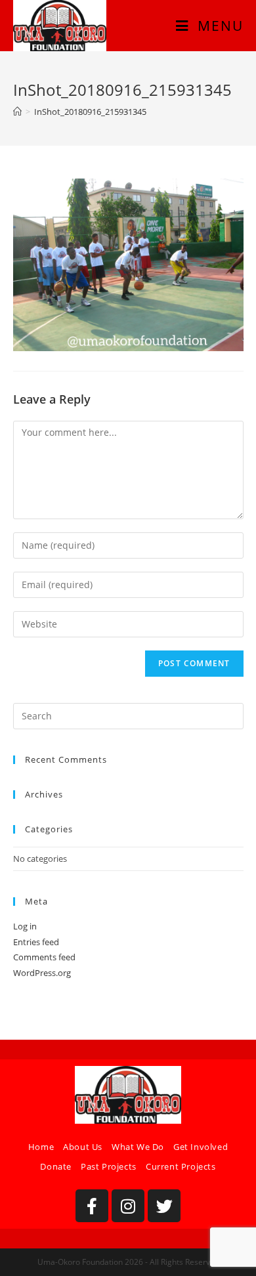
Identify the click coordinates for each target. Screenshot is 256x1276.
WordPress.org (42, 973)
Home (41, 1147)
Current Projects (181, 1166)
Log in (25, 926)
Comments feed (44, 957)
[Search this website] (128, 715)
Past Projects (109, 1166)
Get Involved (200, 1147)
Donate (56, 1166)
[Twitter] (164, 1205)
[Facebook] (91, 1205)
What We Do (138, 1147)
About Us (82, 1147)
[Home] (17, 111)
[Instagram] (128, 1205)
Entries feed (36, 942)
